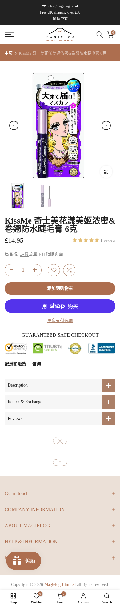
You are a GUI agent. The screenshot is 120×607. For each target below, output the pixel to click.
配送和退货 (15, 364)
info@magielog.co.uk (63, 6)
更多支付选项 (60, 320)
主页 (9, 53)
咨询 (36, 364)
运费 (24, 254)
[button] (86, 240)
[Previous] (13, 125)
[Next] (106, 125)
